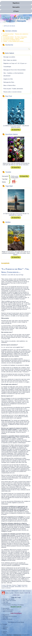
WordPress (9, 634)
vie (26, 586)
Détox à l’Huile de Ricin (9, 85)
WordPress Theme (17, 634)
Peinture (5, 631)
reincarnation (18, 586)
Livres (4, 626)
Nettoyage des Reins (8, 82)
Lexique (28, 591)
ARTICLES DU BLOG (9, 26)
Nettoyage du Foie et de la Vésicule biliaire (14, 70)
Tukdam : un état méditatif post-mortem (13, 41)
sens (23, 586)
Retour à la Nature (7, 619)
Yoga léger (5, 602)
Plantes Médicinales (8, 610)
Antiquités (5, 627)
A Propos (16, 11)
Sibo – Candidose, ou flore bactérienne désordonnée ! (13, 74)
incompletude (4, 586)
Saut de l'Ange (16, 17)
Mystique (9, 585)
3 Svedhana (20, 605)
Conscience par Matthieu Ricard (11, 40)
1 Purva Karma (6, 605)
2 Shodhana (14, 605)
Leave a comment (6, 588)
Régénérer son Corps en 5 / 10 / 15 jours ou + (15, 63)
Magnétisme (16, 3)
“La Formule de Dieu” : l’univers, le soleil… (14, 38)
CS (16, 181)
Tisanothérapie (7, 66)
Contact (9, 591)
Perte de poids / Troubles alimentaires (13, 88)
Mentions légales (19, 593)
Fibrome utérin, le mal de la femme (12, 92)
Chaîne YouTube (9, 593)
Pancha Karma (6, 603)
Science (14, 585)
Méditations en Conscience (10, 616)
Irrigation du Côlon (8, 79)
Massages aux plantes (9, 57)
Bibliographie (15, 591)
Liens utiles (22, 591)
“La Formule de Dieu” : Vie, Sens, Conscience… (15, 37)
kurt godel (11, 586)
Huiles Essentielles (8, 611)
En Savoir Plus (16, 129)
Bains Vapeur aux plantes (10, 60)
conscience (24, 585)
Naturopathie (16, 7)
